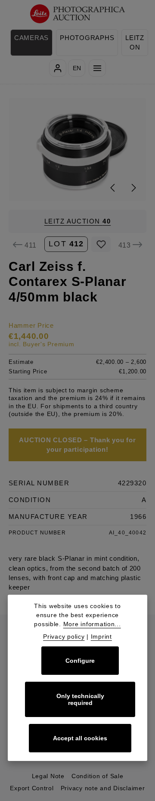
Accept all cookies (80, 738)
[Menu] (97, 68)
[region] (77, 149)
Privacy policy (63, 636)
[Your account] (57, 68)
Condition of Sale (97, 776)
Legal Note (48, 776)
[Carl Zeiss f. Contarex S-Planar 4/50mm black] (77, 149)
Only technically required (80, 699)
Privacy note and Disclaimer (103, 788)
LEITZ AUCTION (77, 221)
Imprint (101, 636)
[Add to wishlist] (101, 244)
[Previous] (113, 188)
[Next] (133, 188)
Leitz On (134, 42)
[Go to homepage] (77, 14)
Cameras (31, 37)
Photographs (87, 37)
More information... (92, 624)
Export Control (31, 788)
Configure (80, 660)
